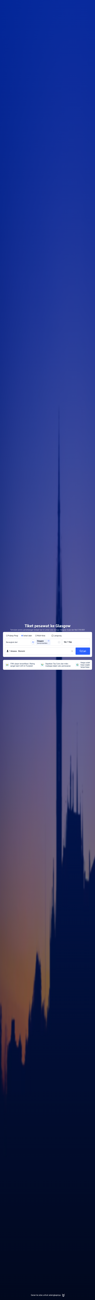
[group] (19, 642)
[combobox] (13, 642)
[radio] (12, 636)
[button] (73, 4)
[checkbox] (56, 636)
